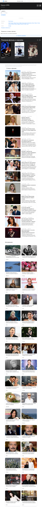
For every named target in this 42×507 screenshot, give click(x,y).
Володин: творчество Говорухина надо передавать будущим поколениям (29, 153)
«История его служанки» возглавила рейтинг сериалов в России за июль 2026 (28, 141)
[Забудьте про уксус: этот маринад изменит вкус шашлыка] (29, 383)
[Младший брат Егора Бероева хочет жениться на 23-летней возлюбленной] (29, 465)
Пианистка (17, 57)
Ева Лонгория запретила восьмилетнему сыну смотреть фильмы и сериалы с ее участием (29, 220)
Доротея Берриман (28, 23)
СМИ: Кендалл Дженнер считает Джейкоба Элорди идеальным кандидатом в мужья (28, 85)
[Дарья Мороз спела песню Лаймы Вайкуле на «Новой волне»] (29, 400)
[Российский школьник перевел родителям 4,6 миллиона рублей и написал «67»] (29, 498)
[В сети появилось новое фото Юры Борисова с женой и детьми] (29, 482)
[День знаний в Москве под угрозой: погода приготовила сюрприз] (29, 334)
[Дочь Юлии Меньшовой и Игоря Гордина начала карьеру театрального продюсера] (29, 351)
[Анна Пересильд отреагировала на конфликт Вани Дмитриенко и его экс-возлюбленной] (12, 351)
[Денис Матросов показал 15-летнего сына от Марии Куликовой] (12, 482)
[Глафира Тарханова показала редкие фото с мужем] (12, 285)
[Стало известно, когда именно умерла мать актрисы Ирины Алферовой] (29, 449)
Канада (9, 25)
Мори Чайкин (34, 23)
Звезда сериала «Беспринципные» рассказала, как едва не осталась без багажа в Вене (28, 119)
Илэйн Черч (26, 24)
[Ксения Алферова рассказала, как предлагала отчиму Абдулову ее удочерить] (29, 252)
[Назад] (38, 40)
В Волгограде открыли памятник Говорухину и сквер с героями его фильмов (29, 96)
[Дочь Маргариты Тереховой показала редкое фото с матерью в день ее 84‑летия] (12, 302)
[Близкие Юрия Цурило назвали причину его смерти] (29, 432)
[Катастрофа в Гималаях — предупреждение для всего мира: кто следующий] (12, 252)
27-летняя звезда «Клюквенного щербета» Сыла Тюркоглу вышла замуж (29, 209)
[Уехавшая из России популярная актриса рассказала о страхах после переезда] (29, 285)
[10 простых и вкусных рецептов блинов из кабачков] (12, 400)
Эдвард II (3, 57)
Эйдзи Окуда (21, 23)
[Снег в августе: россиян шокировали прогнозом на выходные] (12, 465)
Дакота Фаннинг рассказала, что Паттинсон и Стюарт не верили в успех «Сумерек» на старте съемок (29, 164)
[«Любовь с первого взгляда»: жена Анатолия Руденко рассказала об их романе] (29, 302)
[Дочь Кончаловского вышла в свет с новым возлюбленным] (12, 498)
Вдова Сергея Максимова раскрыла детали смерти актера (28, 198)
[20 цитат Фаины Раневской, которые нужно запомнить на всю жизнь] (12, 367)
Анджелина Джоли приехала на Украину (29, 186)
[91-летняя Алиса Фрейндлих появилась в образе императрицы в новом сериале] (12, 432)
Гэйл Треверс (11, 23)
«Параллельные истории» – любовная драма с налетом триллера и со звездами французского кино (28, 175)
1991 (1, 12)
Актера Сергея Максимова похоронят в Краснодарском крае (29, 130)
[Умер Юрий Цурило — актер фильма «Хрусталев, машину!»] (12, 449)
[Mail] (3, 1)
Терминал (30, 57)
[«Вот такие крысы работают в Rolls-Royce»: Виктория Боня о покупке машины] (12, 334)
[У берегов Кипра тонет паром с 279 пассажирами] (29, 416)
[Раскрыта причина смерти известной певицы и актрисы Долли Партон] (12, 318)
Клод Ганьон (10, 21)
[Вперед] (40, 40)
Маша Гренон (16, 23)
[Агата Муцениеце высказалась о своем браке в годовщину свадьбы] (12, 383)
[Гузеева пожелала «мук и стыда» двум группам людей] (12, 416)
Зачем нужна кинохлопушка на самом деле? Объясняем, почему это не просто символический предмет (28, 108)
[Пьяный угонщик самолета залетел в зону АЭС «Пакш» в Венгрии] (12, 269)
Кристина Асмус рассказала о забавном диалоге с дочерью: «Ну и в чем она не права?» (29, 74)
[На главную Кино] (5, 1)
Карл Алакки (14, 24)
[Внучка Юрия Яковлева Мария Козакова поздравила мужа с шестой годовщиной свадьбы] (29, 318)
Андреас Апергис (20, 24)
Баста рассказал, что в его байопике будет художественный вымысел (28, 231)
